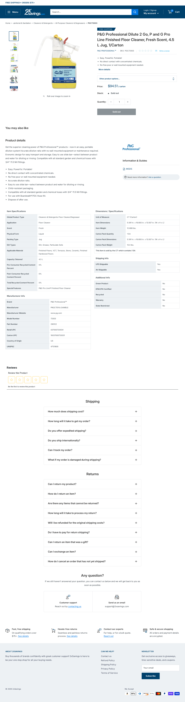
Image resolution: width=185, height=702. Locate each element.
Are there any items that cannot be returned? (73, 503)
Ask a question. (154, 177)
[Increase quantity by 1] (128, 102)
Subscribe (151, 676)
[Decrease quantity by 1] (111, 102)
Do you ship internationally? (64, 440)
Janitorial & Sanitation (22, 23)
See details (23, 636)
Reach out (108, 636)
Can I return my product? (62, 484)
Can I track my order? (60, 450)
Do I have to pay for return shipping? (69, 532)
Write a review (164, 51)
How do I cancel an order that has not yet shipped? (77, 561)
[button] (170, 11)
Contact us (106, 656)
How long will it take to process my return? (72, 513)
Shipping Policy (108, 664)
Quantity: (101, 102)
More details (104, 69)
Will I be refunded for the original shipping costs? (76, 522)
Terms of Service (109, 673)
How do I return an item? (62, 493)
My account (150, 13)
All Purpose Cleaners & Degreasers (70, 23)
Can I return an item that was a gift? (68, 542)
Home (7, 23)
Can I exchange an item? (62, 551)
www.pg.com (56, 313)
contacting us (74, 606)
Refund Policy (108, 660)
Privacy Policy (108, 668)
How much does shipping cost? (66, 411)
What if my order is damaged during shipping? (74, 459)
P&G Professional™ (106, 51)
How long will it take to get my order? (69, 421)
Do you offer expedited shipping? (67, 430)
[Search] (135, 12)
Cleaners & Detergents (43, 23)
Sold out (117, 112)
